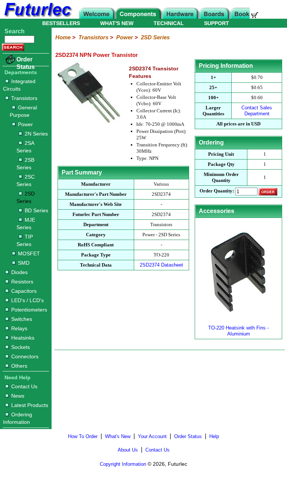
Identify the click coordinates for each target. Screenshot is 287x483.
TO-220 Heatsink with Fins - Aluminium (238, 331)
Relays (19, 328)
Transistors (24, 98)
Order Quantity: (217, 191)
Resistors (22, 282)
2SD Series (25, 197)
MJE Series (25, 223)
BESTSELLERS (61, 23)
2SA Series (25, 147)
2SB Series (25, 163)
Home (63, 37)
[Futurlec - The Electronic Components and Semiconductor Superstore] (37, 16)
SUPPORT (216, 23)
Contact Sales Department (256, 110)
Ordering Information (17, 418)
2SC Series (25, 180)
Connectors (24, 356)
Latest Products (29, 405)
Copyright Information (123, 464)
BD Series (36, 210)
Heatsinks (22, 338)
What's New (117, 436)
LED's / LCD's (27, 300)
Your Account (152, 436)
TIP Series (24, 240)
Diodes (19, 272)
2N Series (36, 134)
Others (19, 366)
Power (25, 124)
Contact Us (24, 386)
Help (214, 436)
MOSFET (29, 253)
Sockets (20, 347)
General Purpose (23, 111)
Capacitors (24, 291)
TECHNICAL (169, 23)
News (17, 396)
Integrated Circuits (19, 85)
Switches (21, 319)
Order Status (25, 63)
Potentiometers (29, 310)
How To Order (83, 436)
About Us (128, 450)
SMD (24, 263)
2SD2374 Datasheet (161, 265)
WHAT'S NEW (116, 23)
